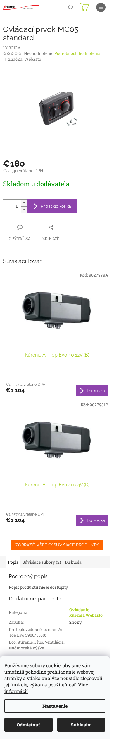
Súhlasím (81, 724)
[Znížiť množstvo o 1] (24, 209)
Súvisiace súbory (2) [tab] (42, 562)
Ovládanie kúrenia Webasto (86, 612)
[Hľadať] (70, 7)
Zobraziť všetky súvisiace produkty (57, 545)
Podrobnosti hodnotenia (77, 53)
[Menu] (101, 7)
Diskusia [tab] (73, 562)
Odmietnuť (28, 724)
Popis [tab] (13, 562)
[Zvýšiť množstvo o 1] (24, 203)
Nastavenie (55, 706)
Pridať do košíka (56, 206)
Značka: (24, 59)
